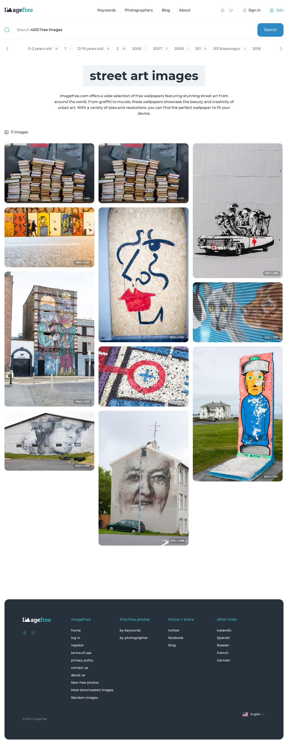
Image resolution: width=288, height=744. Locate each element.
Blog (166, 10)
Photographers (139, 10)
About (185, 10)
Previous (7, 49)
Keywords (106, 10)
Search (270, 30)
